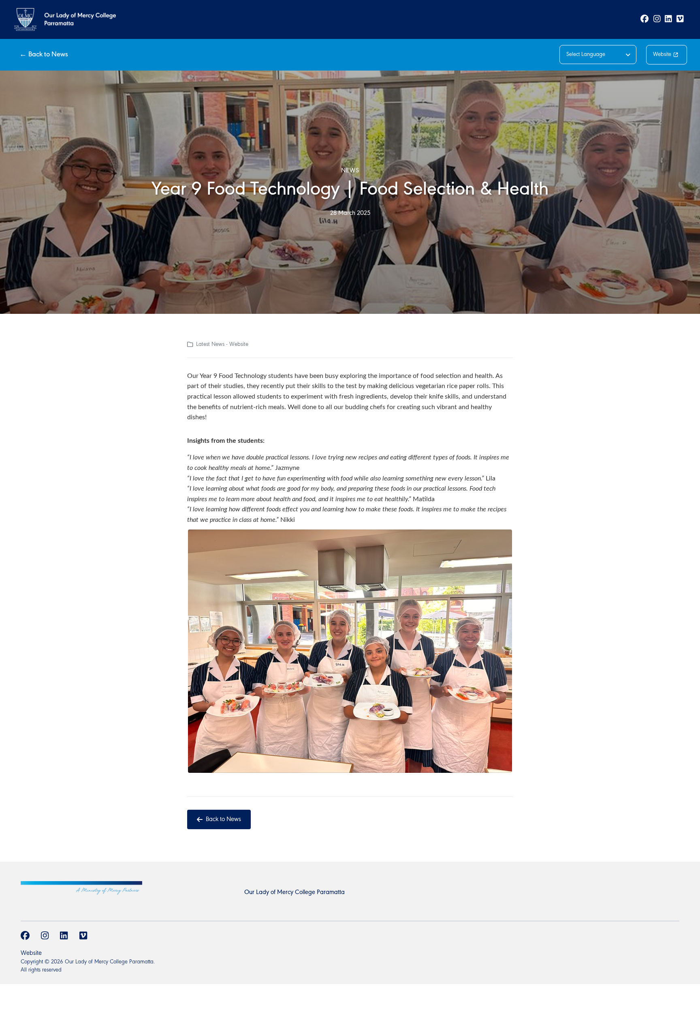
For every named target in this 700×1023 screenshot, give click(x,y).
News (350, 170)
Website (662, 55)
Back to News (223, 819)
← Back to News (43, 54)
